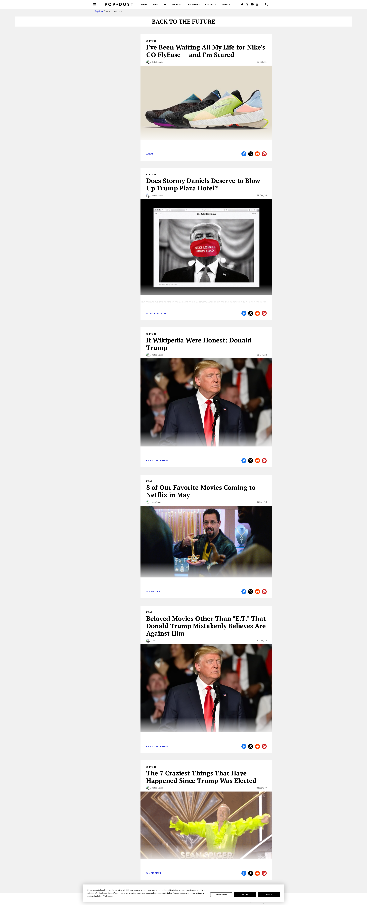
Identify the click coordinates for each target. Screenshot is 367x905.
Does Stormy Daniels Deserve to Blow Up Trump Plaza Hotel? (203, 184)
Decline (245, 895)
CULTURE (176, 4)
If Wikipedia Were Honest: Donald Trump (198, 344)
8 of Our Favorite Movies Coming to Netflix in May (200, 491)
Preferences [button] (108, 896)
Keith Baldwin (157, 62)
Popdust (99, 11)
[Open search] (266, 4)
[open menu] (94, 4)
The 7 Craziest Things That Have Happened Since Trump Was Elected (201, 777)
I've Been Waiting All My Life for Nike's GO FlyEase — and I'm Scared (205, 51)
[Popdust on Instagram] (257, 4)
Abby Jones (156, 502)
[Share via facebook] (243, 153)
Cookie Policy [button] (166, 893)
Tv (165, 4)
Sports (226, 4)
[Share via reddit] (257, 153)
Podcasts (210, 4)
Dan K (154, 640)
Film (155, 4)
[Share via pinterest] (264, 153)
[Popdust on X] (247, 4)
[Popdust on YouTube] (252, 4)
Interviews (193, 4)
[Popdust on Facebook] (242, 4)
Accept (269, 895)
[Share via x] (250, 153)
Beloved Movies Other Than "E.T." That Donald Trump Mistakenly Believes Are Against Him (206, 626)
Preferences (221, 895)
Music (144, 4)
